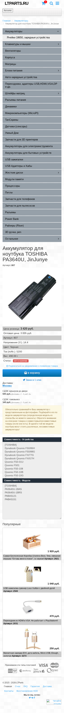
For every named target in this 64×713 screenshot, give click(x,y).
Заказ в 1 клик (33, 379)
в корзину (33, 372)
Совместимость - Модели (17, 480)
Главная (7, 21)
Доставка (47, 686)
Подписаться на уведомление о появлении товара (33, 366)
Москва (7, 385)
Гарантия (35, 686)
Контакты (8, 691)
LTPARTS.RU (16, 3)
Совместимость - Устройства (19, 439)
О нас (17, 686)
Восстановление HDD (27, 691)
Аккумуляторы (21, 21)
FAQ (25, 686)
